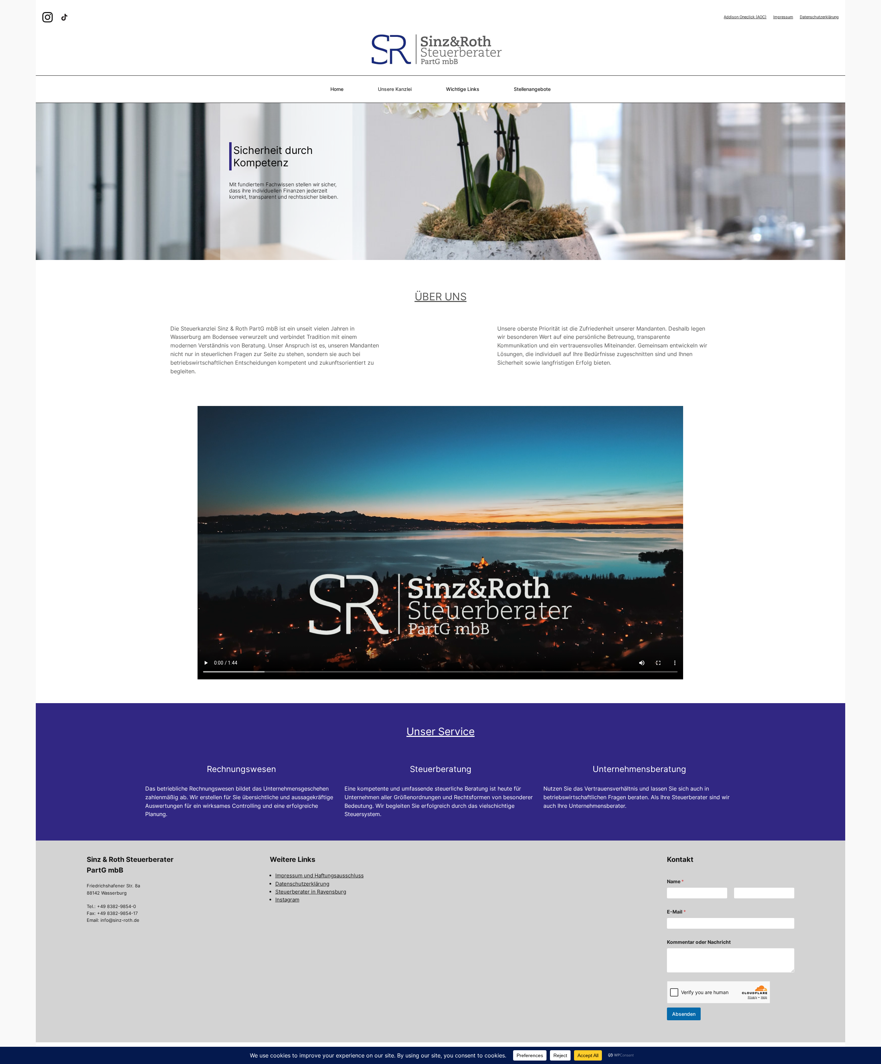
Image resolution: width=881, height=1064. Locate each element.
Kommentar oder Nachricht (699, 942)
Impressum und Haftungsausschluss (319, 875)
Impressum (783, 16)
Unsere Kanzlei (395, 89)
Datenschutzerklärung (819, 16)
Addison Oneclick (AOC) (745, 16)
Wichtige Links (462, 89)
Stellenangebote (532, 89)
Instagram (287, 899)
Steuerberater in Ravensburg (310, 891)
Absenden (684, 1014)
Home (336, 89)
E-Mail (676, 912)
